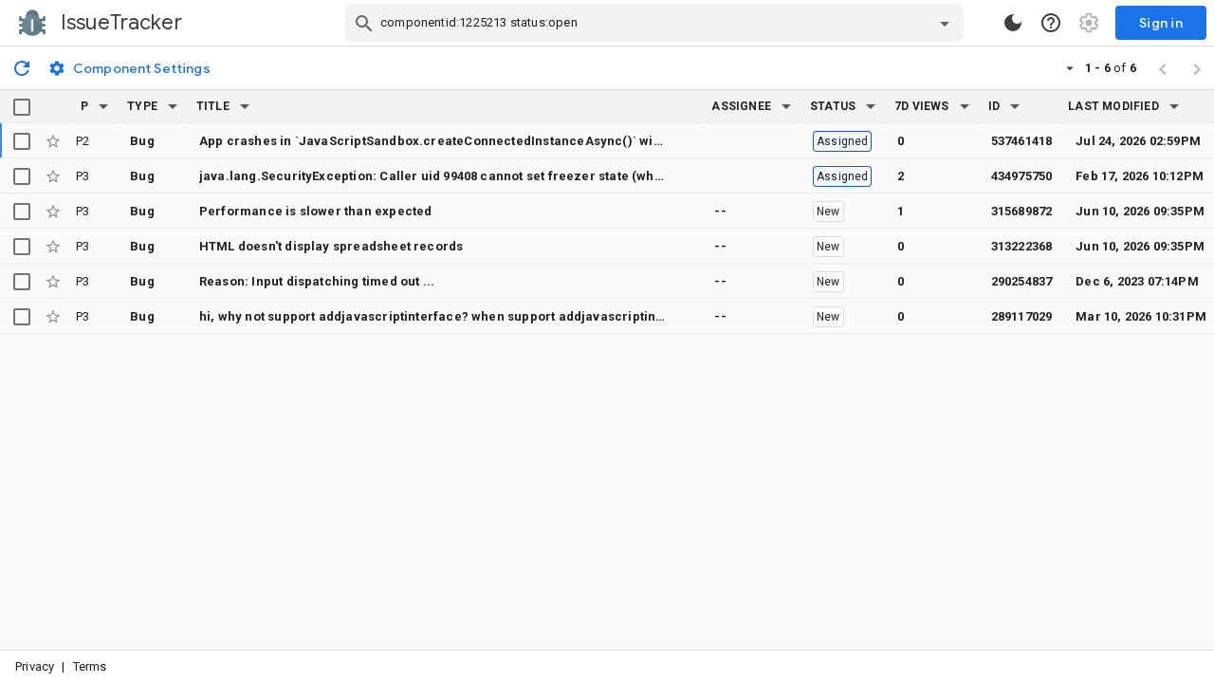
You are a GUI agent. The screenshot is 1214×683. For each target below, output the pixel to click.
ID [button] (994, 106)
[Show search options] (944, 22)
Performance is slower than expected (315, 211)
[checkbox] (21, 107)
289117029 (1022, 316)
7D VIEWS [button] (921, 106)
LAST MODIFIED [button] (1113, 106)
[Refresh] (22, 67)
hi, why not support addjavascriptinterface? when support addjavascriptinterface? (453, 316)
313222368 (1022, 246)
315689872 (1022, 211)
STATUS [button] (832, 106)
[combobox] (656, 22)
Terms (90, 666)
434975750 (1022, 176)
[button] (103, 106)
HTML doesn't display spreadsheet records (331, 246)
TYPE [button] (142, 106)
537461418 (1022, 141)
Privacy (34, 666)
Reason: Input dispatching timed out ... (316, 281)
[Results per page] (1070, 67)
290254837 (1022, 281)
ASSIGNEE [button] (741, 106)
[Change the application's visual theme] (1013, 23)
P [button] (84, 106)
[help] (1051, 23)
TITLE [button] (213, 106)
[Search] (364, 22)
